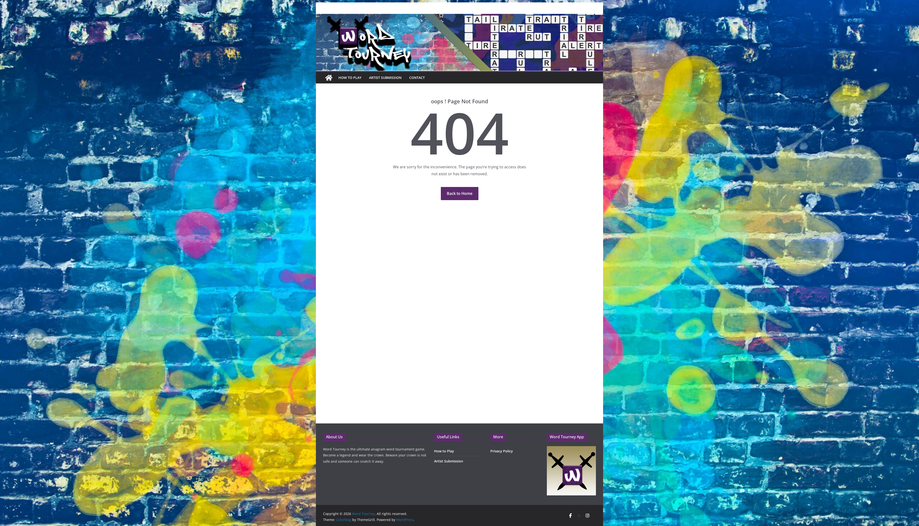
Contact (417, 77)
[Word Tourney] (329, 77)
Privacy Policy (501, 451)
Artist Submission (385, 77)
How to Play (444, 451)
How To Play (349, 77)
